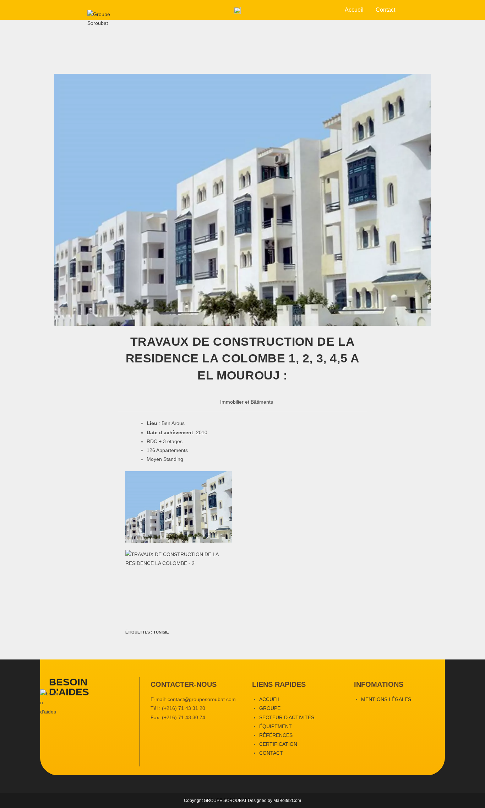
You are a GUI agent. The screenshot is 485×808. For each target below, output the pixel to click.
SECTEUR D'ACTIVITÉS (286, 717)
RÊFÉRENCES (276, 735)
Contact (385, 10)
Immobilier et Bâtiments (246, 402)
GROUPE (269, 708)
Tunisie (161, 632)
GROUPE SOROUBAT (226, 800)
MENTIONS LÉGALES (386, 699)
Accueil (354, 10)
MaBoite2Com (287, 800)
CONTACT (271, 753)
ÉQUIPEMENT (275, 726)
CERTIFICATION (278, 744)
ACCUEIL (269, 699)
